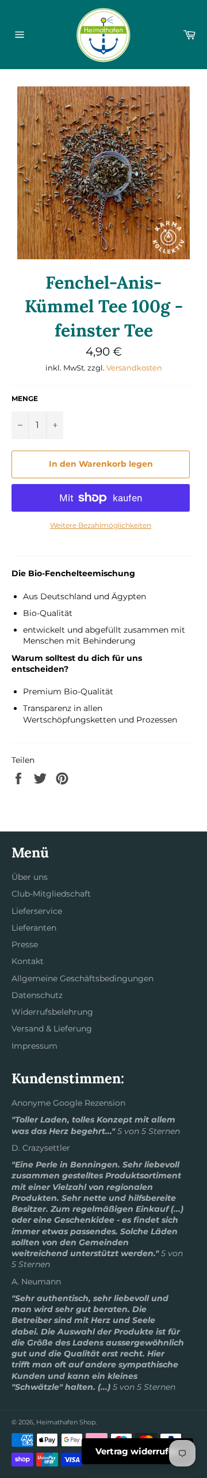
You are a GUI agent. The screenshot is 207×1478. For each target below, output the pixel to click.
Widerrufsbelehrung (52, 1012)
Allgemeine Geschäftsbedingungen (83, 978)
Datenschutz (37, 995)
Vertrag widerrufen (137, 1451)
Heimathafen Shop (65, 1422)
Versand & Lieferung (52, 1028)
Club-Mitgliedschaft (51, 894)
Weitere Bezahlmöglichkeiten (100, 525)
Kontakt (28, 961)
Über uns (30, 877)
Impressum (34, 1046)
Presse (25, 944)
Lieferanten (34, 928)
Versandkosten (134, 367)
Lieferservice (37, 911)
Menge (25, 398)
